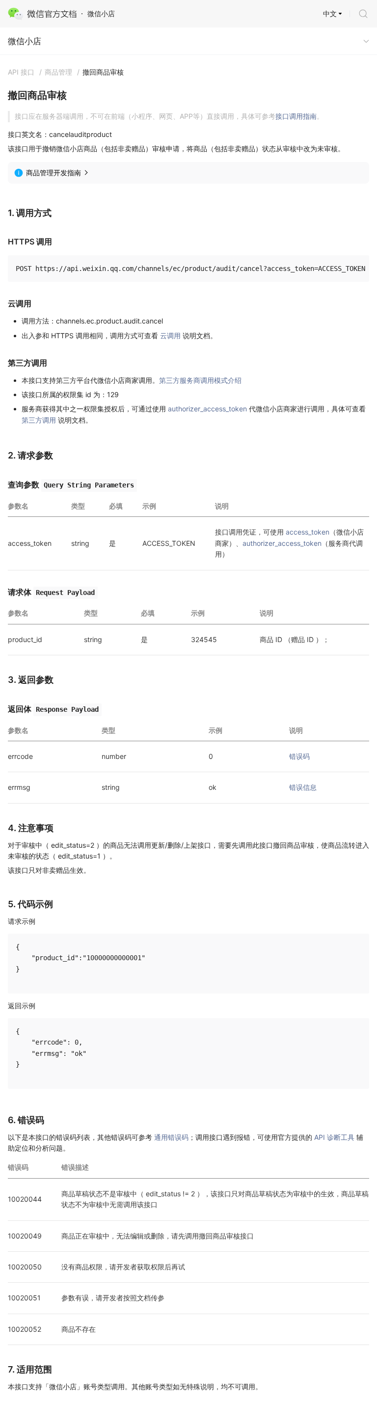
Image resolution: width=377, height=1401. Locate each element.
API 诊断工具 (334, 1137)
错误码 (299, 756)
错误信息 (303, 787)
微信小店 (24, 41)
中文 (330, 13)
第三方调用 (39, 420)
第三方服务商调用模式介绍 (200, 380)
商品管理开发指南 (53, 172)
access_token (307, 532)
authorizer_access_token (207, 408)
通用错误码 (171, 1137)
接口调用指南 (296, 116)
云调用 (170, 335)
